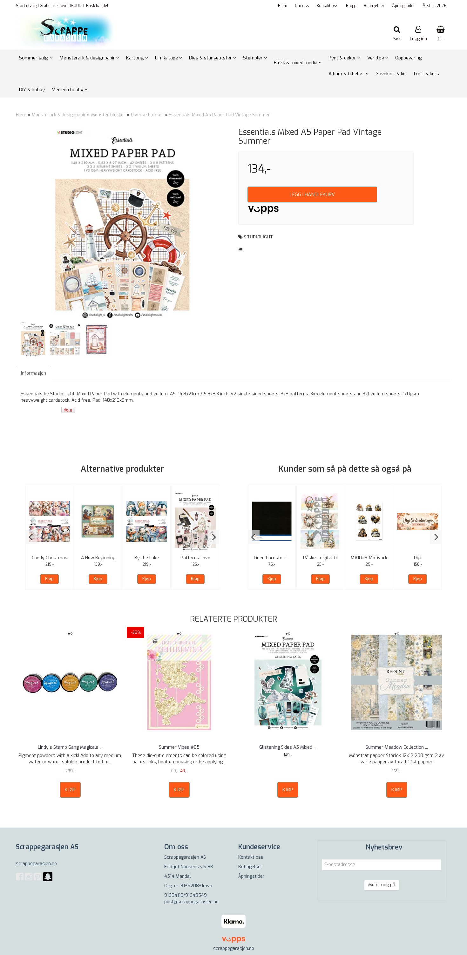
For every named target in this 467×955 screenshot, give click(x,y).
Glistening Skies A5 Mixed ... (287, 747)
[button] (31, 537)
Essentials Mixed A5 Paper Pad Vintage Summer (219, 115)
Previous (7, 224)
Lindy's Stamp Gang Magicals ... (70, 747)
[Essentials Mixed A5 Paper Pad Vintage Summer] (122, 224)
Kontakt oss (327, 5)
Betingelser (374, 5)
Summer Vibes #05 (179, 747)
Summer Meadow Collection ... (397, 747)
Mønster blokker (108, 115)
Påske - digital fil (320, 558)
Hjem (282, 5)
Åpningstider (403, 5)
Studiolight (258, 237)
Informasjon (33, 373)
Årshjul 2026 (434, 5)
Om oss (302, 5)
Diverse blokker (147, 115)
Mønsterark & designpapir (59, 115)
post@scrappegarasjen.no (191, 902)
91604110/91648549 (185, 895)
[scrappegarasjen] (48, 880)
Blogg (351, 5)
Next (237, 224)
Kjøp (49, 579)
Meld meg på (381, 885)
